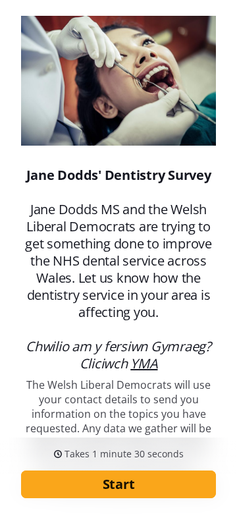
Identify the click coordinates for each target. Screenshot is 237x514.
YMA (143, 363)
